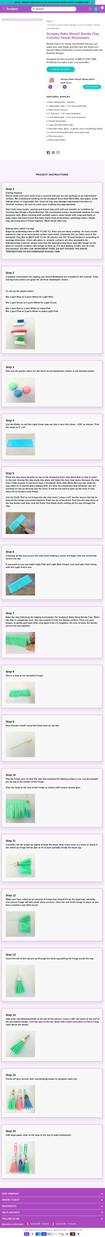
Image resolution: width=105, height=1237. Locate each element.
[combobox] (53, 9)
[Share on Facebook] (48, 153)
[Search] (34, 9)
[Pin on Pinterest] (53, 153)
